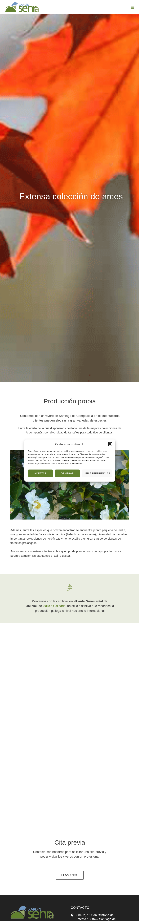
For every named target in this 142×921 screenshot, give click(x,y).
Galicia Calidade (54, 606)
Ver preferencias (97, 473)
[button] (110, 444)
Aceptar (40, 473)
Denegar (67, 473)
